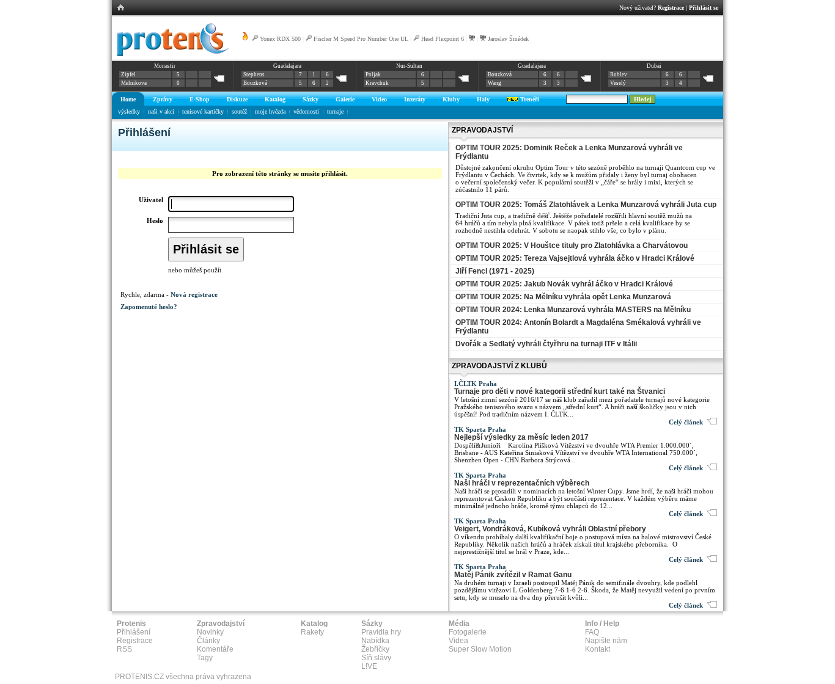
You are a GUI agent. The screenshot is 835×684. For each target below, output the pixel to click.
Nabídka (375, 640)
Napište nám (606, 640)
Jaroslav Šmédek (508, 38)
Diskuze (237, 99)
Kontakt (597, 649)
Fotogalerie (468, 632)
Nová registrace (194, 294)
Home (128, 99)
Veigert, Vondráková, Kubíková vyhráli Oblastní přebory (550, 529)
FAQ (592, 632)
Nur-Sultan (409, 66)
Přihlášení (133, 632)
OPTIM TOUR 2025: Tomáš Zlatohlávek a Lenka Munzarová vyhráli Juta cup (585, 204)
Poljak (373, 74)
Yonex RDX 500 (280, 38)
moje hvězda (270, 111)
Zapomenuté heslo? (148, 306)
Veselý (618, 83)
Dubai (654, 66)
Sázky (310, 99)
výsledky (129, 111)
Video (379, 99)
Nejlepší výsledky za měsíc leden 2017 (521, 437)
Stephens (254, 74)
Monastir (164, 66)
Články (208, 640)
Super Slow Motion (480, 649)
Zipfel (128, 74)
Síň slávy (376, 657)
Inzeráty (414, 99)
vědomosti (306, 111)
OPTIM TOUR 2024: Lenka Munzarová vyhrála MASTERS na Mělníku (573, 309)
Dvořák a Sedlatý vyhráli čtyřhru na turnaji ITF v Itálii (546, 344)
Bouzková (255, 83)
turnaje (335, 111)
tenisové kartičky (203, 111)
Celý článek (688, 422)
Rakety (312, 632)
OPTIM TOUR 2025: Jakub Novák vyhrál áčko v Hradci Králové (564, 284)
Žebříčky (375, 649)
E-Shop (199, 99)
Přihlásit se (703, 7)
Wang (494, 83)
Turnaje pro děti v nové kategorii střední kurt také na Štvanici (559, 391)
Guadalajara (287, 66)
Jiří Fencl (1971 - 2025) (494, 271)
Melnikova (134, 83)
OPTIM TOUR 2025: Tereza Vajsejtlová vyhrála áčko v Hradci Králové (574, 258)
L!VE (369, 666)
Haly (483, 99)
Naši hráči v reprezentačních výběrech (521, 483)
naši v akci (161, 111)
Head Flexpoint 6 (442, 38)
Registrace (671, 7)
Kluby (451, 99)
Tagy (205, 657)
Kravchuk (377, 83)
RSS (124, 649)
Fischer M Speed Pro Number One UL (361, 38)
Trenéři (528, 99)
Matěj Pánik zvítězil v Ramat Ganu (513, 574)
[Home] (171, 54)
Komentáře (215, 649)
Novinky (210, 632)
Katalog (275, 99)
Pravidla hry (381, 632)
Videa (458, 640)
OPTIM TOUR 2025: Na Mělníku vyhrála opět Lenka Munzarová (563, 297)
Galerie (345, 99)
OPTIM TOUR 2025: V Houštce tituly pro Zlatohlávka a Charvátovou (571, 245)
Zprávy (162, 99)
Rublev (618, 74)
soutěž (239, 111)
